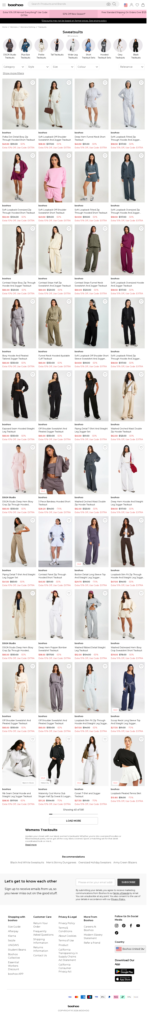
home (4, 27)
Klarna (12, 936)
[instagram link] (116, 925)
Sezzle (11, 940)
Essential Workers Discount (13, 966)
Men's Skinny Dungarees (61, 862)
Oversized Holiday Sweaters (94, 862)
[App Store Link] (124, 975)
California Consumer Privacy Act (65, 968)
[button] (126, 5)
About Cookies (67, 936)
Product (63, 945)
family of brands (121, 893)
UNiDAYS (13, 945)
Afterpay (13, 931)
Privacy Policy (67, 923)
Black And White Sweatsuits (27, 862)
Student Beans (17, 949)
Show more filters (13, 73)
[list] (73, 48)
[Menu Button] (4, 5)
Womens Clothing (27, 27)
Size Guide (14, 926)
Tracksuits (42, 27)
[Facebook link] (131, 925)
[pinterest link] (123, 925)
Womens (14, 27)
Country (119, 942)
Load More (73, 821)
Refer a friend (92, 942)
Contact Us (40, 955)
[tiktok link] (116, 933)
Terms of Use (66, 940)
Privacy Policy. (118, 899)
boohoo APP (15, 974)
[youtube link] (138, 925)
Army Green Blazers (125, 862)
